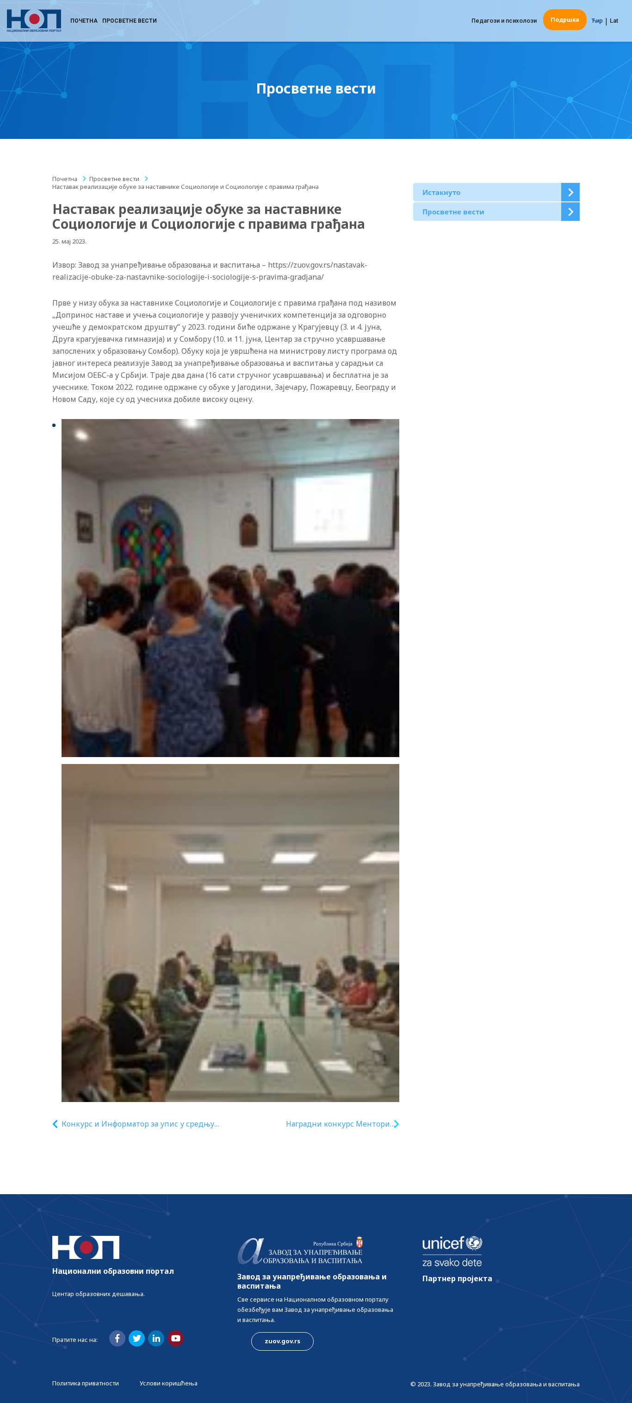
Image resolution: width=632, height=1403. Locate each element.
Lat (614, 20)
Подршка (565, 19)
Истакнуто (441, 192)
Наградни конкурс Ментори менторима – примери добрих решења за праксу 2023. (338, 1124)
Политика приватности (85, 1383)
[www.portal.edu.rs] (34, 20)
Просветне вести (129, 21)
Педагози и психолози (504, 20)
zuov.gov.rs (282, 1341)
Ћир (597, 20)
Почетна (84, 21)
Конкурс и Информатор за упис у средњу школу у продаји (138, 1124)
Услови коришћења (169, 1383)
